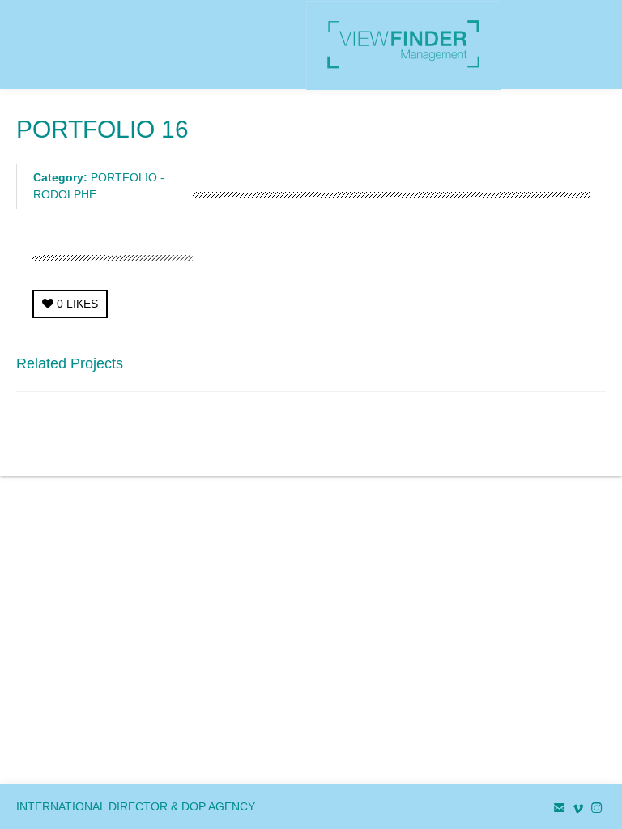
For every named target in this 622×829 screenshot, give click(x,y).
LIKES (77, 303)
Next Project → (567, 368)
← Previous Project (464, 368)
